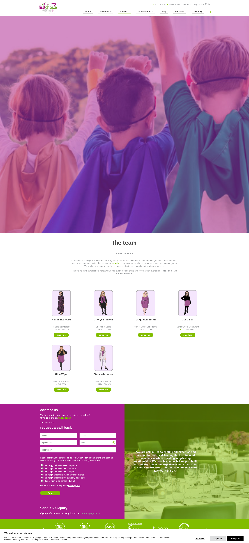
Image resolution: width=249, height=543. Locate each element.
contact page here (90, 513)
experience (144, 12)
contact (179, 12)
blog (164, 12)
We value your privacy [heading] (18, 533)
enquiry (198, 12)
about (123, 12)
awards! (115, 263)
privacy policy (74, 485)
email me (61, 335)
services (104, 12)
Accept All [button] (235, 538)
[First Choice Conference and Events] (47, 8)
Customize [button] (200, 538)
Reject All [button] (217, 538)
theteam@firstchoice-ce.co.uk (180, 4)
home (88, 12)
